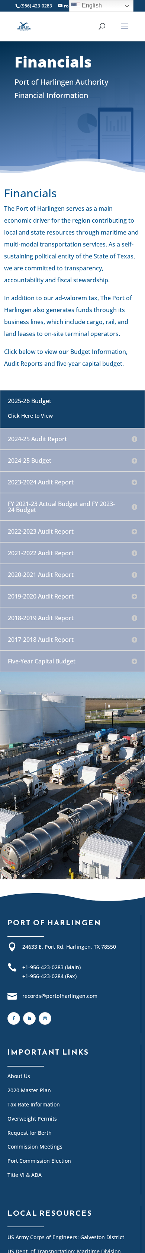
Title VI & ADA (24, 1174)
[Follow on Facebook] (13, 1018)
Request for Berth (29, 1132)
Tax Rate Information (33, 1104)
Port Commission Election (39, 1160)
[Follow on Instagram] (45, 1018)
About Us (18, 1076)
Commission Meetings (34, 1146)
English (91, 5)
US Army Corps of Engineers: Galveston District (65, 1237)
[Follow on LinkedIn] (29, 1018)
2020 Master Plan (29, 1090)
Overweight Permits (32, 1118)
